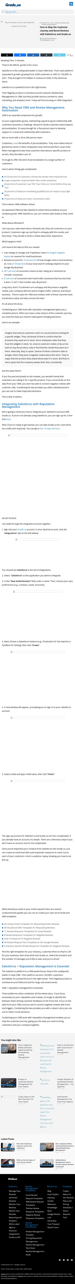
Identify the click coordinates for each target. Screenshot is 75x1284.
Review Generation (62, 23)
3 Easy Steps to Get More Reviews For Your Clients (26, 1099)
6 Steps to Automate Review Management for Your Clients (25, 1083)
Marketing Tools (48, 23)
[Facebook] (68, 1260)
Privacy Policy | (10, 1269)
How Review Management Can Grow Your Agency (65, 1099)
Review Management (49, 24)
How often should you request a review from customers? (24, 1146)
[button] (71, 4)
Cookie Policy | (19, 1269)
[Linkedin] (64, 1260)
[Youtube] (72, 1260)
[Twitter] (60, 1260)
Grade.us (3, 1274)
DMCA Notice (28, 1269)
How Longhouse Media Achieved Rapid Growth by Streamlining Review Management (25, 1051)
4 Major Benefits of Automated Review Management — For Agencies (65, 1083)
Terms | (3, 1269)
